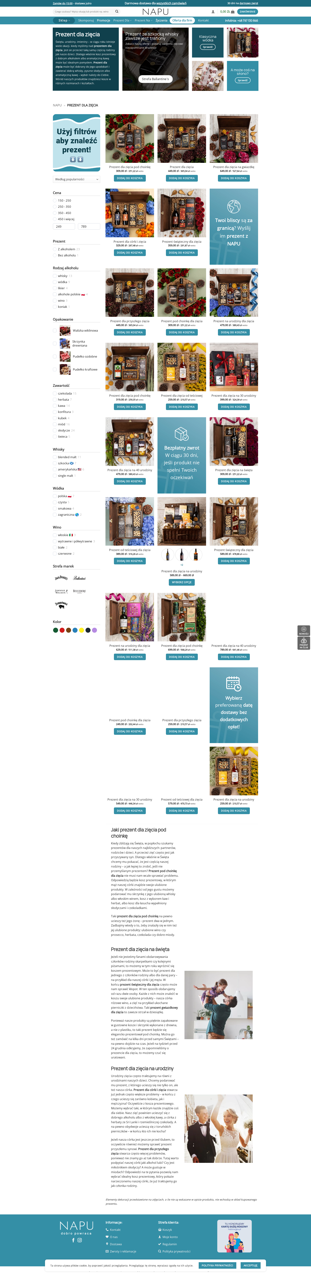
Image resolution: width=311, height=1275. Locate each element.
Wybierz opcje (182, 582)
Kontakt (203, 20)
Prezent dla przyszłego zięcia (129, 321)
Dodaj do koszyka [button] (130, 178)
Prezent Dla (121, 20)
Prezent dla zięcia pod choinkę (129, 167)
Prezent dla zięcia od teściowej (181, 396)
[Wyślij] (117, 12)
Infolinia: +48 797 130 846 (241, 21)
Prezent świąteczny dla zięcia (181, 242)
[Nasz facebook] (73, 1240)
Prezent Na (142, 20)
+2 (182, 564)
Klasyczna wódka (207, 38)
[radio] (167, 554)
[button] (213, 12)
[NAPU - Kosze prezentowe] (155, 11)
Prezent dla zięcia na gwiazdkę (233, 167)
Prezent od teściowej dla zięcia (129, 550)
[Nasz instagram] (80, 1240)
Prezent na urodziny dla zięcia (233, 321)
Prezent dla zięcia (182, 167)
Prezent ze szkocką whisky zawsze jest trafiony (152, 36)
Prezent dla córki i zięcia (130, 242)
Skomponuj (86, 20)
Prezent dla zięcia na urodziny (181, 571)
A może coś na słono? (243, 71)
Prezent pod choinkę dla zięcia (181, 321)
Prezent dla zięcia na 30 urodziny (233, 396)
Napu (57, 105)
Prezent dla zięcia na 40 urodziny (129, 470)
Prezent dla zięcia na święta (234, 470)
